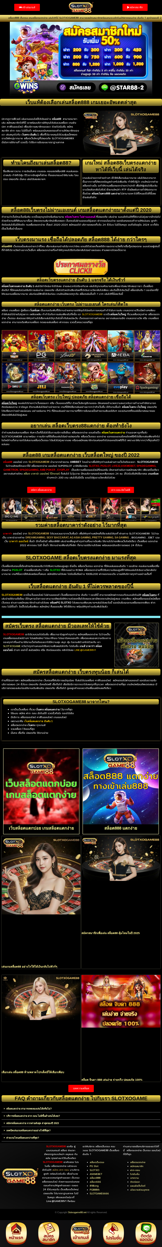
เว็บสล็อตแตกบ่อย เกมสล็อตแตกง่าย (41, 828)
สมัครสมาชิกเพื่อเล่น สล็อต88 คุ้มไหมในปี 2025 (110, 933)
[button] (81, 1108)
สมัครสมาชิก (136, 1166)
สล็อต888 (95, 1178)
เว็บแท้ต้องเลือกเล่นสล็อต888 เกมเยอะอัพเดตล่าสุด (81, 102)
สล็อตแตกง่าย (137, 1162)
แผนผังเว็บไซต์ (137, 1186)
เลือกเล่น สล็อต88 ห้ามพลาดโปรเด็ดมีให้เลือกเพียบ (33, 1072)
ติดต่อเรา (135, 1182)
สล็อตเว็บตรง (97, 1162)
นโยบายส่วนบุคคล (139, 1190)
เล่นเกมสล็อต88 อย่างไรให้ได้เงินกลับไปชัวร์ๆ (29, 966)
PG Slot (94, 1166)
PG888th (95, 1190)
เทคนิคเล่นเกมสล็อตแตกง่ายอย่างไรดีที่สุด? (28, 1130)
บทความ (134, 1178)
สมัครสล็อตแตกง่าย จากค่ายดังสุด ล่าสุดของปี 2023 (32, 1123)
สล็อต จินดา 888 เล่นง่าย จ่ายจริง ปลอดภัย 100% (111, 1079)
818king (94, 1186)
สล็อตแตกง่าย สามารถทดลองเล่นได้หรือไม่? (29, 1108)
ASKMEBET (96, 1174)
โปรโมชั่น (135, 1174)
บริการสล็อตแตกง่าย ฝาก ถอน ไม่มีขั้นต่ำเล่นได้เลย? (33, 1116)
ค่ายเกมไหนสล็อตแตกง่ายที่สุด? (22, 1137)
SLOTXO (94, 1170)
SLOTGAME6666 (99, 1193)
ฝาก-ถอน (135, 1170)
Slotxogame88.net (77, 1212)
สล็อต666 (95, 1182)
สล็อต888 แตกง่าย (120, 828)
